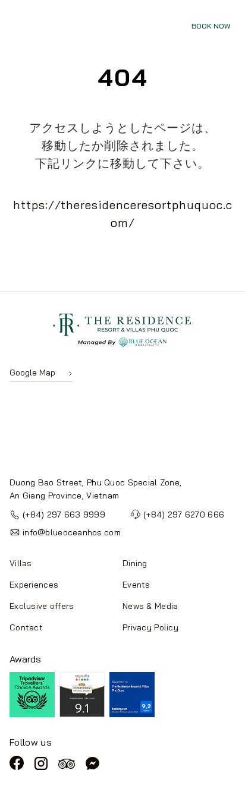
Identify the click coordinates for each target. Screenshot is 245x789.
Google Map (32, 372)
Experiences (34, 584)
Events (136, 584)
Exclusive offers (42, 606)
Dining (134, 563)
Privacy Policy (150, 627)
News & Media (150, 606)
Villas (21, 563)
